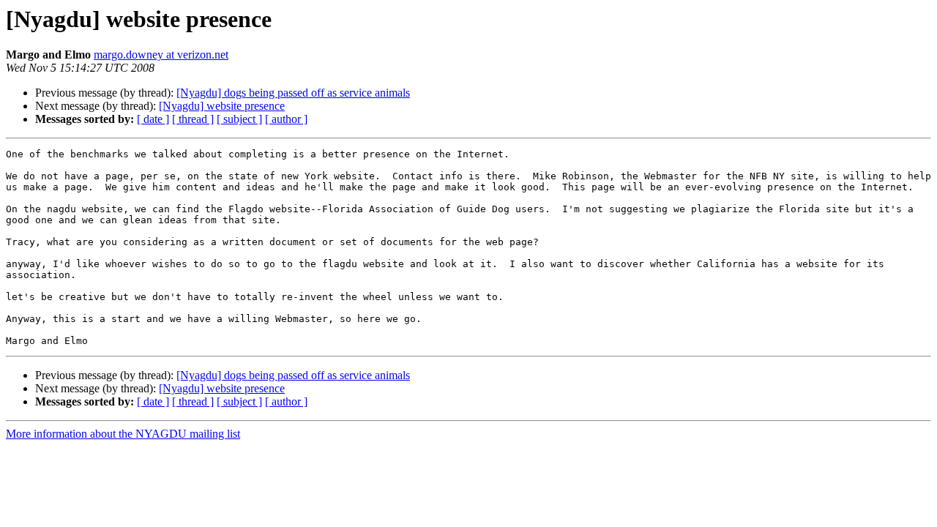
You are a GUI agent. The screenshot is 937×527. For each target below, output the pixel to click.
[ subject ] (239, 119)
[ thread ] (193, 119)
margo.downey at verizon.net (161, 54)
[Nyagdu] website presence (222, 106)
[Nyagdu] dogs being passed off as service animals (293, 92)
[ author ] (286, 119)
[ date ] (153, 119)
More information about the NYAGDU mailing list (123, 433)
